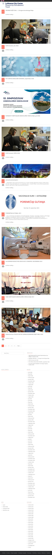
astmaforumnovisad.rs (11, 180)
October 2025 (31, 382)
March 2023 (30, 416)
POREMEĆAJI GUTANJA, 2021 (13, 213)
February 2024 (31, 405)
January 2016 (31, 495)
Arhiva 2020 (30, 526)
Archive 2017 (30, 506)
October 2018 (31, 462)
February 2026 (31, 377)
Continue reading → (9, 14)
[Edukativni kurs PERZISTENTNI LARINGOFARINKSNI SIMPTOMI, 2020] (26, 320)
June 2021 (30, 441)
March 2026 (30, 375)
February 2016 (31, 493)
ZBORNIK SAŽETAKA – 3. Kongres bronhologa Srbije (19, 10)
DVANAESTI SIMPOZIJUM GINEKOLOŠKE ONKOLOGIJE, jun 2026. (22, 116)
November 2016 (31, 485)
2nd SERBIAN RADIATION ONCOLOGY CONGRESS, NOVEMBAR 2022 (23, 261)
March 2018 (30, 465)
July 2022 (30, 427)
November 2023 (31, 411)
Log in (4, 504)
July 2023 (30, 414)
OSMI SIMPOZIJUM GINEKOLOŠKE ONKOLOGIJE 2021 (19, 297)
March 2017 (30, 478)
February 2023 (31, 418)
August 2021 (30, 437)
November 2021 (31, 435)
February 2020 (31, 446)
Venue (29, 547)
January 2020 (31, 448)
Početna (3, 553)
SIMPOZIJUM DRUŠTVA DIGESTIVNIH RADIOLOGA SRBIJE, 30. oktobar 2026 (38, 356)
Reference (44, 553)
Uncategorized (31, 545)
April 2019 (30, 455)
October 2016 (31, 486)
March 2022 (30, 432)
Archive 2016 (30, 504)
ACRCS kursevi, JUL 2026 (11, 45)
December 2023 (31, 409)
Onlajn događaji (14, 553)
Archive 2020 (30, 512)
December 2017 (31, 469)
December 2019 (31, 449)
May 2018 (30, 464)
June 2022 (30, 428)
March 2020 (30, 444)
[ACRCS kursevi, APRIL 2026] (26, 139)
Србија (1, 1)
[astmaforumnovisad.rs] (26, 171)
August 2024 (30, 397)
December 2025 (31, 381)
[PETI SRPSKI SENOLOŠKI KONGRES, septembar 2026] (26, 67)
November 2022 (31, 421)
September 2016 (31, 488)
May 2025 (30, 388)
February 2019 (31, 456)
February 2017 (31, 479)
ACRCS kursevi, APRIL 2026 (12, 153)
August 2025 (30, 384)
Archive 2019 (30, 510)
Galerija (39, 553)
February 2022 (31, 434)
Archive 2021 (30, 513)
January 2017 (31, 481)
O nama (8, 553)
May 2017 (30, 476)
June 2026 (30, 372)
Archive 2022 (30, 515)
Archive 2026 (30, 517)
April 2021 (30, 442)
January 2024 (31, 407)
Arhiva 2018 (30, 522)
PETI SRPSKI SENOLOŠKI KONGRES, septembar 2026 (19, 78)
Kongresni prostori (32, 541)
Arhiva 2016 (30, 519)
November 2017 (31, 471)
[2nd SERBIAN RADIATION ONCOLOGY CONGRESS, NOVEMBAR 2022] (26, 243)
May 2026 (30, 374)
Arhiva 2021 (30, 527)
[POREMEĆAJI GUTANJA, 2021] (26, 202)
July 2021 (30, 439)
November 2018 (31, 460)
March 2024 (30, 404)
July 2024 (30, 398)
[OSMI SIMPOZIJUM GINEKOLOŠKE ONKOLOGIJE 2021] (26, 283)
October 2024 (31, 395)
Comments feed (6, 508)
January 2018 (31, 467)
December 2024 (31, 393)
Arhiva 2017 (30, 520)
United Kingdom (3, 1)
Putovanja (29, 553)
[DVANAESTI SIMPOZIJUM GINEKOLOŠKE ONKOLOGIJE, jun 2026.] (26, 102)
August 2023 (30, 412)
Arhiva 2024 (30, 533)
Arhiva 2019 (30, 524)
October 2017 (31, 472)
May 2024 (30, 402)
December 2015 (31, 497)
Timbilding (34, 553)
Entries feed (5, 506)
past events (30, 543)
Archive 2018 (30, 508)
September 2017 (31, 474)
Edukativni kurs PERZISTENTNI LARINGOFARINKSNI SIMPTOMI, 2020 (24, 334)
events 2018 (30, 538)
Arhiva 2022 (30, 529)
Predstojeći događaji (22, 553)
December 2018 (31, 458)
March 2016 (30, 492)
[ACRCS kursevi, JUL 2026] (26, 31)
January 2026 (31, 379)
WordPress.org (6, 510)
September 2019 (31, 451)
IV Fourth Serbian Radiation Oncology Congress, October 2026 (38, 364)
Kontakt (48, 553)
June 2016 (30, 490)
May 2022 (30, 430)
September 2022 (31, 423)
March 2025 (30, 390)
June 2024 (30, 400)
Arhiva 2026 (30, 536)
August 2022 (30, 425)
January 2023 (31, 419)
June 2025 (30, 386)
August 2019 (30, 453)
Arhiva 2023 (30, 531)
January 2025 (31, 391)
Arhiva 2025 (30, 534)
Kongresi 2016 (31, 540)
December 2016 (31, 483)
